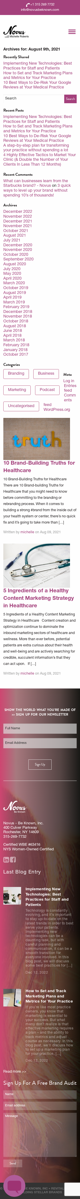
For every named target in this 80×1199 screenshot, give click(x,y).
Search (70, 99)
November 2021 (17, 226)
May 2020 (12, 274)
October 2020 (15, 255)
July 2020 (11, 269)
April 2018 (12, 336)
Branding (16, 374)
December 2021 (17, 222)
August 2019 (14, 293)
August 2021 (14, 236)
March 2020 (14, 283)
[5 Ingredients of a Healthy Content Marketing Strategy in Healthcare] (36, 566)
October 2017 (15, 355)
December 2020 (17, 245)
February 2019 (16, 307)
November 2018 (17, 317)
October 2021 (15, 231)
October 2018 (15, 322)
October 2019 (15, 288)
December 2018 (17, 312)
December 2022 (17, 212)
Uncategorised (21, 406)
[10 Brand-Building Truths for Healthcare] (36, 439)
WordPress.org (57, 410)
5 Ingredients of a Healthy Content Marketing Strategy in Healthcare (38, 599)
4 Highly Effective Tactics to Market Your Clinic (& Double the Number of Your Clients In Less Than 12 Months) (39, 160)
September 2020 (18, 260)
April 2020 (12, 279)
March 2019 (14, 303)
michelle (27, 532)
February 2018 (16, 345)
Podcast (47, 390)
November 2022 (17, 217)
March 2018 (14, 340)
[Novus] (16, 32)
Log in (68, 381)
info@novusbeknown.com (40, 10)
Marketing (17, 390)
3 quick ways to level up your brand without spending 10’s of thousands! (37, 190)
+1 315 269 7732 (42, 4)
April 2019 (12, 298)
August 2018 (14, 326)
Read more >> (14, 1072)
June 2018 (12, 331)
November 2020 (17, 250)
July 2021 (11, 241)
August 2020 (14, 264)
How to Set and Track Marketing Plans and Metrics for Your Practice (49, 997)
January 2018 (15, 350)
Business (46, 374)
